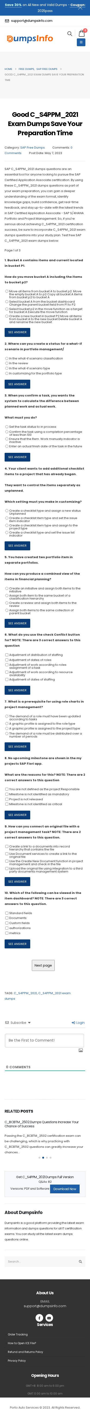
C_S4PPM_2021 (25, 993)
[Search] (80, 1261)
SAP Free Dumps (32, 147)
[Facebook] (39, 1318)
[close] (82, 6)
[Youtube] (49, 1318)
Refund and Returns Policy (25, 1352)
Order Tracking (18, 1334)
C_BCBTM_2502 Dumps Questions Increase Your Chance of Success (42, 1124)
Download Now (65, 1189)
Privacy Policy (17, 1361)
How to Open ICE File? (22, 1343)
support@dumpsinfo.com (45, 1306)
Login (80, 1022)
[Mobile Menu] (81, 42)
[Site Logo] (30, 39)
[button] (70, 33)
